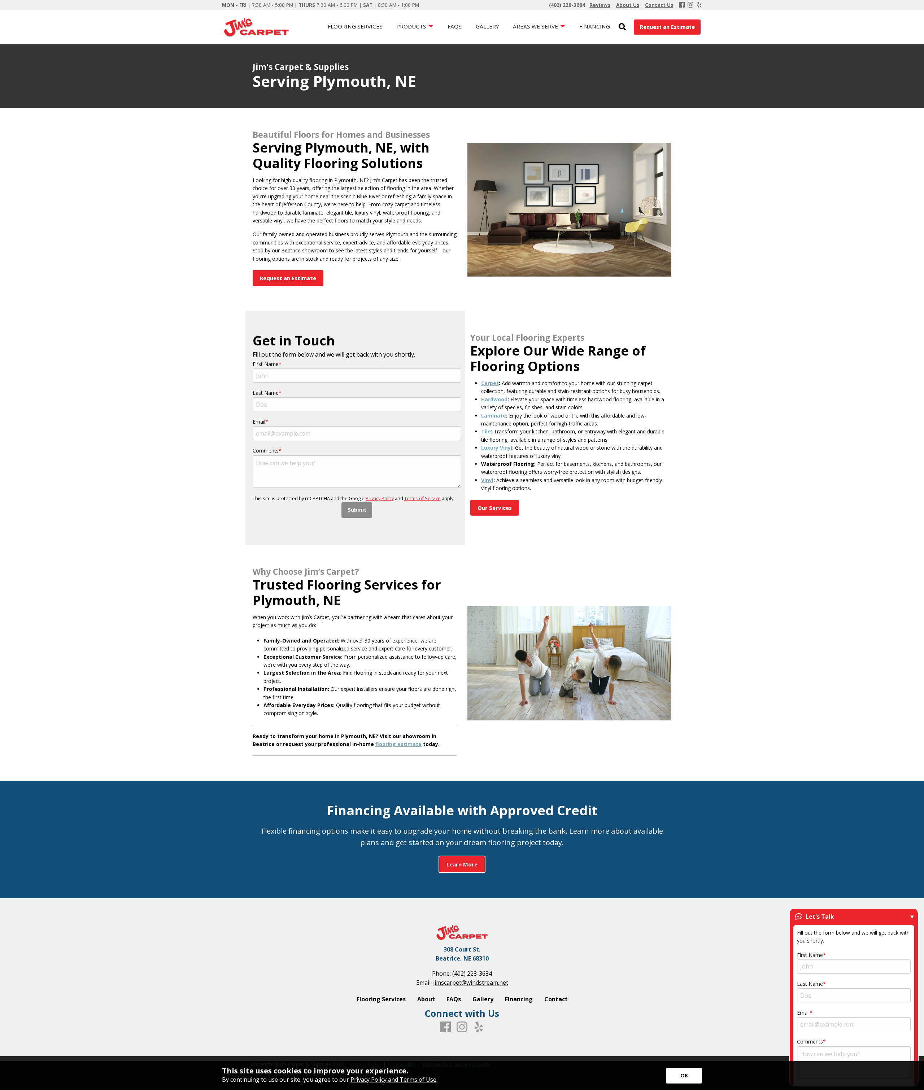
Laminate (493, 415)
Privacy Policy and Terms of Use (393, 1080)
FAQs (453, 999)
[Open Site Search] (622, 27)
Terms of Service (422, 498)
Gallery (482, 999)
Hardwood (494, 399)
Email (259, 421)
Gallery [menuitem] (487, 26)
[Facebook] (682, 5)
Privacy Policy (380, 498)
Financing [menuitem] (594, 26)
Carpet (490, 383)
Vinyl (487, 480)
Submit (357, 509)
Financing (519, 999)
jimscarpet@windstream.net (470, 983)
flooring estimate (398, 744)
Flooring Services (381, 999)
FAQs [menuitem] (455, 26)
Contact (556, 999)
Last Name (266, 392)
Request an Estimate (667, 26)
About (426, 999)
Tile (486, 431)
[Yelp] (699, 5)
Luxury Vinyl (496, 447)
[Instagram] (690, 5)
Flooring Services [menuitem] (355, 26)
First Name (266, 364)
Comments (266, 450)
